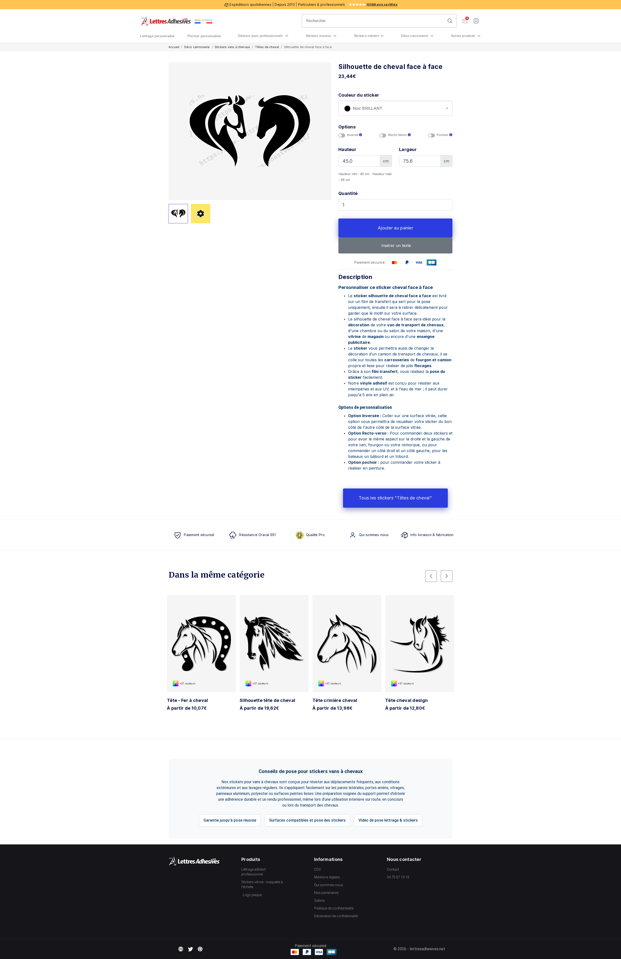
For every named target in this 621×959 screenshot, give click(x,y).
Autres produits (463, 36)
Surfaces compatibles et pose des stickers (307, 820)
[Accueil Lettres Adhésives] (166, 21)
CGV (317, 869)
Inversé (353, 135)
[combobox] (395, 108)
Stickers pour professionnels (261, 36)
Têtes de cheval (267, 47)
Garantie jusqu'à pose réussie (230, 820)
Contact (393, 869)
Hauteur (347, 149)
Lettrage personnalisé (157, 36)
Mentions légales (327, 877)
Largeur (408, 149)
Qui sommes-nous (328, 885)
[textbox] (395, 108)
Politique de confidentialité (333, 908)
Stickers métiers (366, 36)
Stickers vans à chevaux (232, 47)
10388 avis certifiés (381, 4)
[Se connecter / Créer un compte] (476, 21)
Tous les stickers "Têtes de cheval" (395, 497)
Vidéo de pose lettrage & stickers (388, 820)
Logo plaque (252, 895)
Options (347, 126)
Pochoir (443, 135)
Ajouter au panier (395, 227)
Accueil (174, 47)
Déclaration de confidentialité (336, 916)
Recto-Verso (398, 135)
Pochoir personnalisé (204, 36)
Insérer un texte (395, 245)
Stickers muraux (319, 36)
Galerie (319, 900)
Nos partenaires (326, 893)
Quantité (348, 193)
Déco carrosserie (415, 36)
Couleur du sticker (358, 95)
